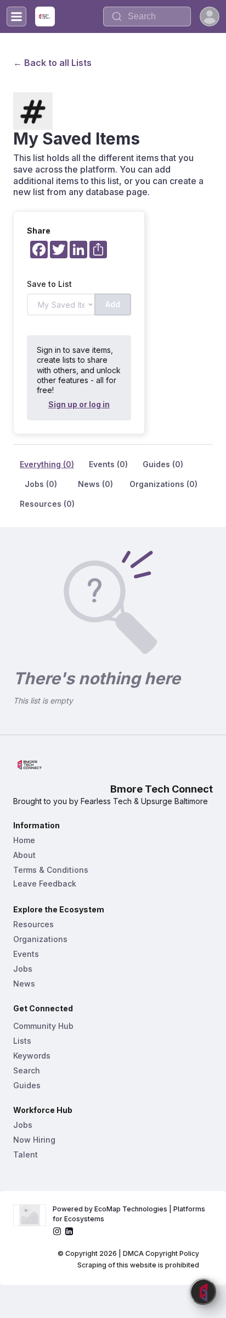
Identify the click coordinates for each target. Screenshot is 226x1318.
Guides (27, 1085)
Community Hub (43, 1026)
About (24, 855)
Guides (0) (163, 464)
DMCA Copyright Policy (161, 1253)
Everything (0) (47, 464)
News (24, 983)
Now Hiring (34, 1139)
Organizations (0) (163, 484)
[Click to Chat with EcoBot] (203, 1291)
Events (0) (108, 464)
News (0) (95, 484)
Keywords (31, 1055)
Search (26, 1070)
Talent (25, 1154)
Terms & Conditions (50, 869)
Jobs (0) (41, 484)
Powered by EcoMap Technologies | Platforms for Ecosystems (130, 1214)
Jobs (22, 968)
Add (112, 304)
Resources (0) (47, 503)
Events (26, 954)
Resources (33, 924)
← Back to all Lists (52, 62)
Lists (22, 1040)
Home (24, 840)
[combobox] (147, 16)
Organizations (40, 939)
